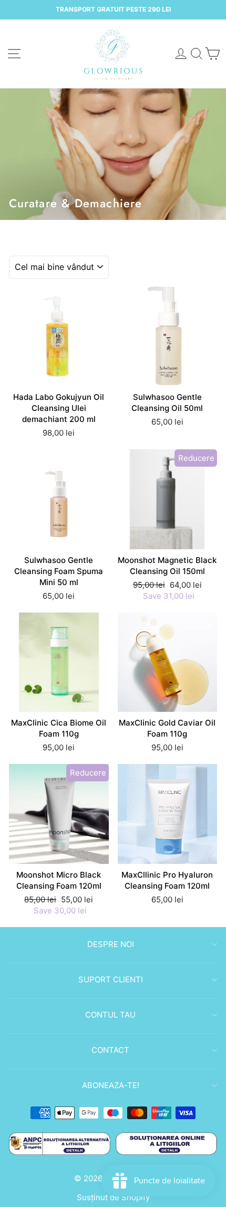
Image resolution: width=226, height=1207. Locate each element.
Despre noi (110, 944)
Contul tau (110, 1015)
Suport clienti (110, 979)
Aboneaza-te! (110, 1085)
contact (110, 1050)
